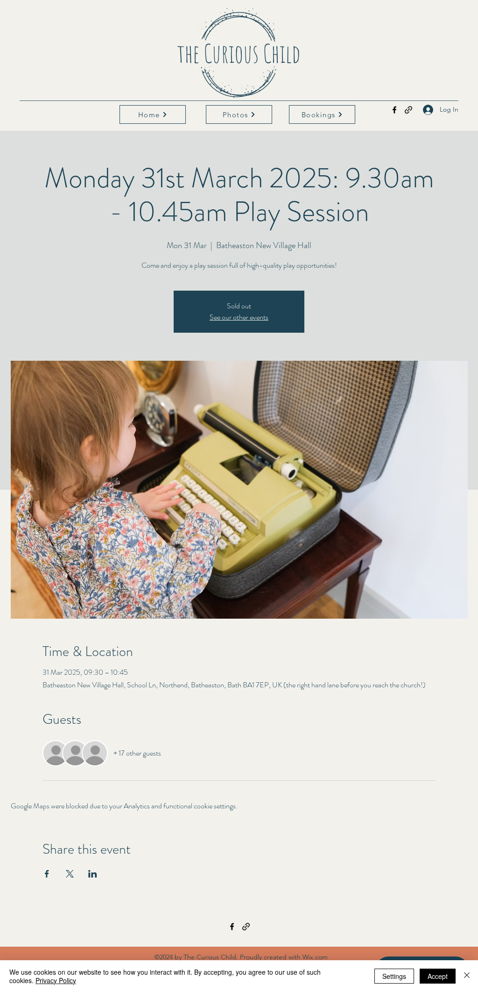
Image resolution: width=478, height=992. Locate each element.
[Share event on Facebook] (46, 874)
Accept (438, 976)
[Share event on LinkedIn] (92, 874)
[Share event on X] (69, 874)
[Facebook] (394, 109)
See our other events (239, 317)
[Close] (466, 976)
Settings (394, 976)
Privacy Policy (55, 980)
